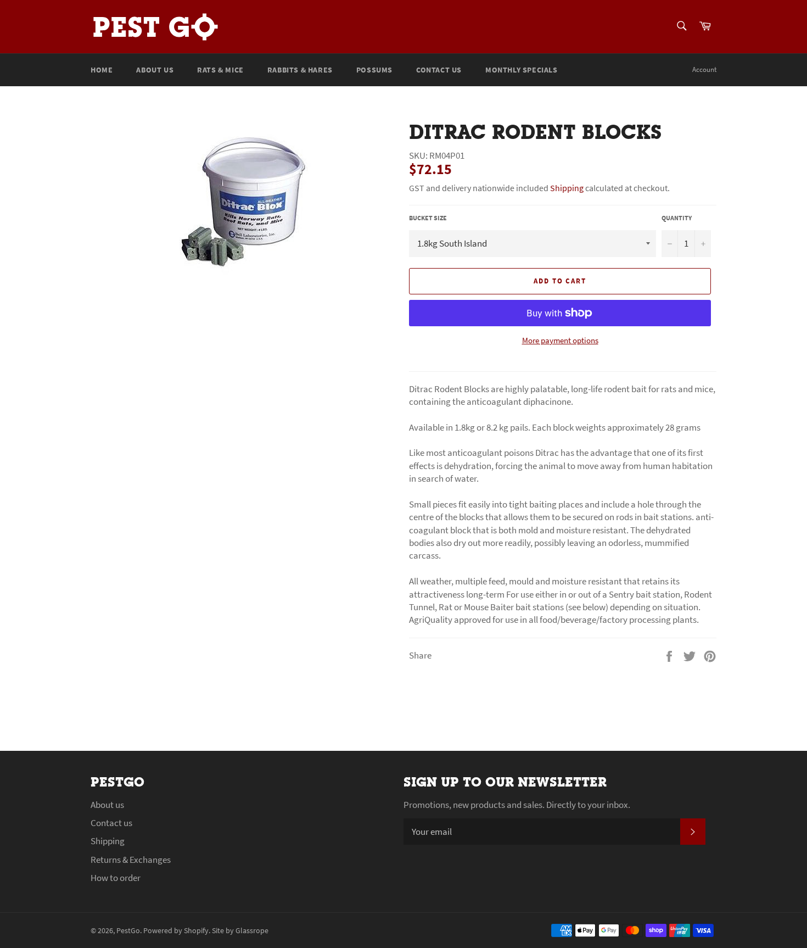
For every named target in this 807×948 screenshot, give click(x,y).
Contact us (111, 823)
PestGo (128, 930)
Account (704, 69)
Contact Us (439, 70)
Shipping (567, 187)
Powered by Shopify (176, 930)
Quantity (677, 218)
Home (102, 70)
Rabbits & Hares (300, 70)
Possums (374, 70)
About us (154, 70)
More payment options (560, 340)
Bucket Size (428, 218)
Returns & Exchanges (131, 860)
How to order (116, 878)
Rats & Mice (220, 70)
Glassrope (252, 930)
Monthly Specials (521, 70)
